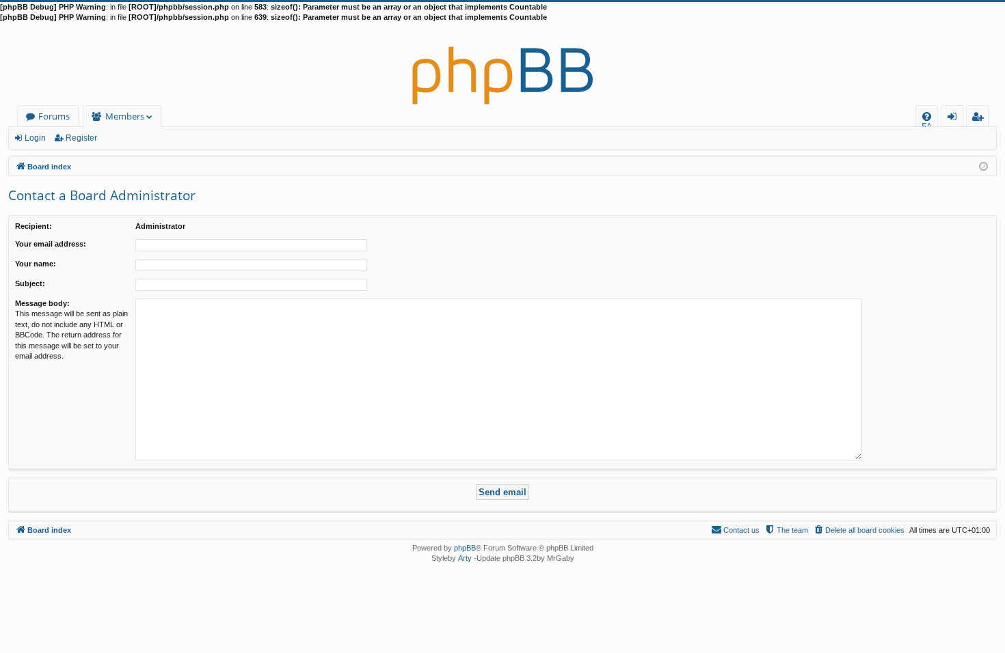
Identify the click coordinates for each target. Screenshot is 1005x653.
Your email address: (50, 244)
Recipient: (33, 226)
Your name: (35, 264)
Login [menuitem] (955, 118)
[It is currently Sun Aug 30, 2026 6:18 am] (983, 166)
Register (81, 138)
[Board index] (502, 64)
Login (35, 138)
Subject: (30, 283)
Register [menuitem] (980, 118)
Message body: (42, 303)
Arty (465, 558)
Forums (54, 116)
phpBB (465, 548)
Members (124, 116)
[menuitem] (926, 116)
